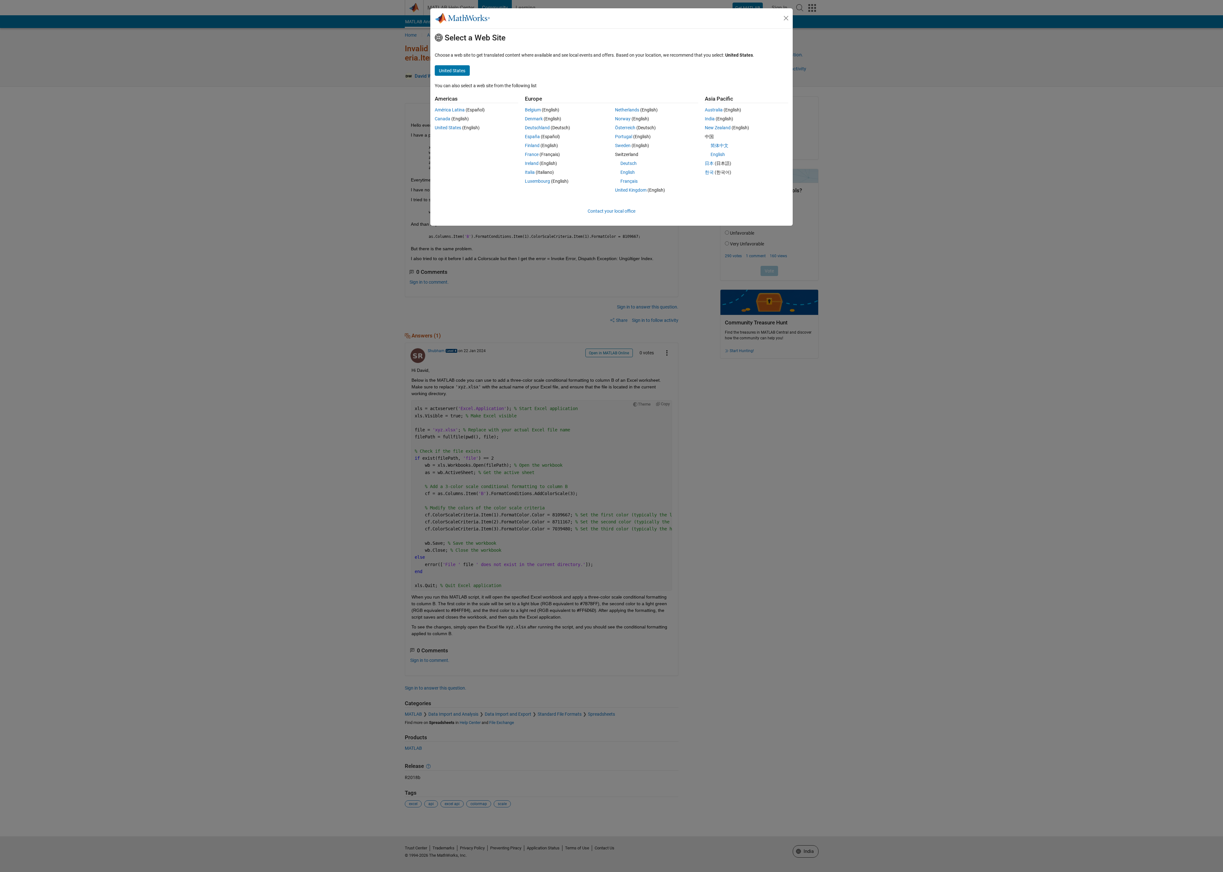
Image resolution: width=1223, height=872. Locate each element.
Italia (530, 172)
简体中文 (719, 145)
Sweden (623, 145)
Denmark (534, 118)
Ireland (532, 163)
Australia (714, 109)
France (532, 154)
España (532, 136)
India (710, 118)
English (627, 172)
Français (629, 181)
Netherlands (627, 109)
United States (448, 127)
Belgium (533, 109)
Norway (623, 118)
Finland (532, 145)
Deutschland (537, 127)
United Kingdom (631, 190)
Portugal (623, 136)
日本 (709, 163)
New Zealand (718, 127)
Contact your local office (611, 211)
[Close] (786, 18)
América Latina (450, 109)
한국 (709, 172)
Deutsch (628, 163)
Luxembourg (537, 181)
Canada (442, 118)
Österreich (625, 127)
